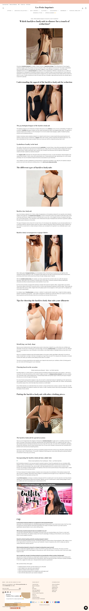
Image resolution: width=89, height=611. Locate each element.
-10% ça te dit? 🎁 (14, 608)
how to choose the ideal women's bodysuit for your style (38, 73)
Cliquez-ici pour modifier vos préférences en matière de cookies (13, 606)
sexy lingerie (66, 66)
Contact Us (23, 4)
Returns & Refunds (13, 4)
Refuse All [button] (8, 594)
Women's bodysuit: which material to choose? (28, 569)
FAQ (19, 4)
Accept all (24, 604)
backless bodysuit (23, 128)
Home (32, 18)
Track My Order (5, 4)
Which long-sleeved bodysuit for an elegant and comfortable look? (33, 571)
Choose (11, 604)
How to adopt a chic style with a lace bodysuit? (28, 568)
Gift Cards (28, 4)
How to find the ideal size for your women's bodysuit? (30, 572)
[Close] (19, 608)
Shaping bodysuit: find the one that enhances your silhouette (32, 566)
